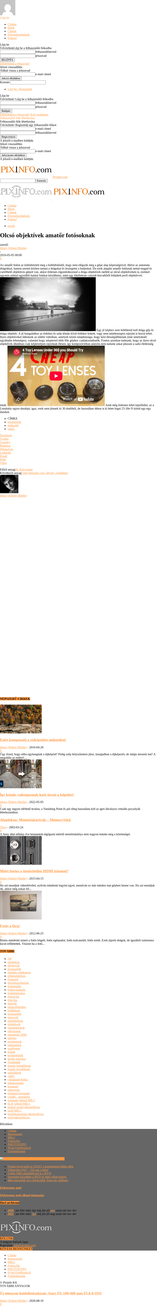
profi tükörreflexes (19, 1117)
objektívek (14, 1024)
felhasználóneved (45, 51)
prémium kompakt (19, 1093)
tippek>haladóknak (19, 1065)
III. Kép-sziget (24, 469)
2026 (11, 1210)
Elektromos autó (10, 1187)
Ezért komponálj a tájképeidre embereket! (33, 740)
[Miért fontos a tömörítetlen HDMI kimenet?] (21, 863)
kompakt (13, 1086)
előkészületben (16, 976)
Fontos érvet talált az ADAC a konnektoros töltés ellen (41, 1166)
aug (52, 1210)
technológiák (15, 1055)
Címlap (12, 24)
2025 (11, 1213)
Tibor (3, 827)
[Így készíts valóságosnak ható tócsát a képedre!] (21, 787)
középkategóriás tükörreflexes (26, 1114)
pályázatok (14, 1031)
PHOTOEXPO (17, 1144)
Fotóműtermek (16, 1151)
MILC (11, 1137)
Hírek (11, 27)
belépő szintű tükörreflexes (24, 1107)
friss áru (12, 1000)
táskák (11, 1052)
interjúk (12, 1003)
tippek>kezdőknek (19, 1069)
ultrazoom (14, 1090)
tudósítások (14, 1072)
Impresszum (15, 1134)
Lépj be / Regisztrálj (20, 89)
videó (11, 428)
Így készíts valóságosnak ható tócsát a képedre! (37, 795)
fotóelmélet (14, 986)
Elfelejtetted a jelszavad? (15, 63)
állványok (14, 965)
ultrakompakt (16, 1083)
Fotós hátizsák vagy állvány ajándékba (44, 473)
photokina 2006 (17, 1034)
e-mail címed (43, 74)
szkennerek (14, 1045)
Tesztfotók (14, 1062)
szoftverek (14, 1048)
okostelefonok (16, 1027)
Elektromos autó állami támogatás (22, 1195)
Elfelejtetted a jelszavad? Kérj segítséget (24, 114)
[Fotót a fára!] (21, 918)
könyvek (13, 1017)
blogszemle (14, 422)
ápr (34, 1213)
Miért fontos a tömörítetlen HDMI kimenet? (34, 871)
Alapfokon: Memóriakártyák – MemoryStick (35, 820)
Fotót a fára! (10, 926)
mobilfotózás (15, 1020)
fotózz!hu (13, 996)
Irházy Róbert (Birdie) (13, 248)
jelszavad (41, 55)
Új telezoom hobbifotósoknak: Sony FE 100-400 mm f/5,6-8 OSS (51, 1293)
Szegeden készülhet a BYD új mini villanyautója (37, 1176)
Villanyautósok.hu (53, 1158)
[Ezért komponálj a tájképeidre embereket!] (21, 732)
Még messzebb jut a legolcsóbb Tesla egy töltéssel (38, 1180)
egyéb (11, 226)
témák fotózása (17, 1058)
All (9, 958)
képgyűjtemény (17, 1007)
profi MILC (15, 1110)
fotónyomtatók (16, 989)
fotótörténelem (16, 993)
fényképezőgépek (18, 982)
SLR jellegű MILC (19, 1103)
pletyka (12, 1038)
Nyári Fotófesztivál (19, 1147)
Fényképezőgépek (19, 34)
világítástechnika (18, 1079)
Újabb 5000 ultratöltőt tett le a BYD (29, 1173)
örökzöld (13, 425)
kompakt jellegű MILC (21, 1100)
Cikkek (12, 31)
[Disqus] (78, 545)
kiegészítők (14, 1014)
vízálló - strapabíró (19, 1096)
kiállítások (14, 1010)
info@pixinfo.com (25, 1245)
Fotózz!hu (14, 1141)
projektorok (15, 1041)
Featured (13, 979)
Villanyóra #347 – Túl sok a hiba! (28, 1170)
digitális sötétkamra (19, 972)
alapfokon (14, 962)
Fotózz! (12, 38)
